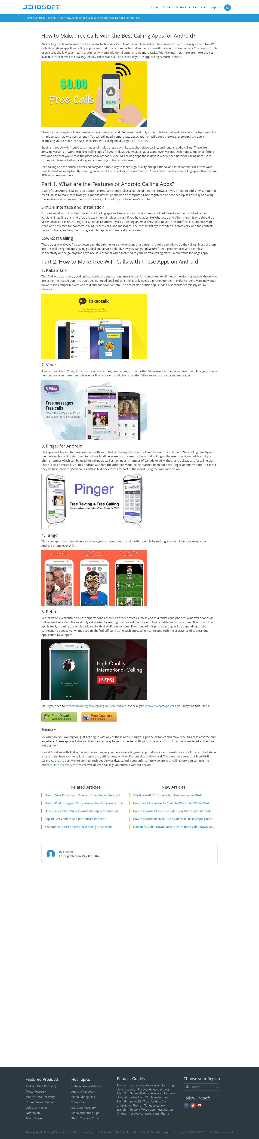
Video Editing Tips (83, 1097)
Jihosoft (68, 852)
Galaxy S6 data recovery (146, 1093)
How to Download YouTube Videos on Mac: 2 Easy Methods (172, 811)
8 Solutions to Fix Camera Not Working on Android (78, 827)
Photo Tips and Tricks (85, 1118)
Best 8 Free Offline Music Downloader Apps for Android (81, 811)
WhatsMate (33, 1113)
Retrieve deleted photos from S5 (146, 1095)
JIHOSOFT (202, 1132)
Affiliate (108, 1132)
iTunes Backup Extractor (42, 1102)
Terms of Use (69, 1132)
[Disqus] (129, 911)
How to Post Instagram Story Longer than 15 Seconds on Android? (89, 803)
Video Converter (36, 1108)
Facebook (186, 1105)
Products (181, 7)
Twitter (193, 1105)
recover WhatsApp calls (160, 706)
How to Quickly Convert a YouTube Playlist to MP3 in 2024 (171, 803)
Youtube (199, 1105)
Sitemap (120, 1132)
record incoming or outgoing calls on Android (96, 706)
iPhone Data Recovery (40, 1097)
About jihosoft (34, 1132)
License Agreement (90, 1132)
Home (155, 7)
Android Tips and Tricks (49, 17)
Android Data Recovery (41, 1086)
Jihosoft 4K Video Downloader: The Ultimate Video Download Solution (179, 827)
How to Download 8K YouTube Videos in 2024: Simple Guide (172, 819)
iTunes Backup (80, 1102)
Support (216, 7)
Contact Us (133, 1132)
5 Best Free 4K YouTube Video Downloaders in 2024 (167, 795)
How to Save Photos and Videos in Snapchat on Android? (82, 795)
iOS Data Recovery (83, 1108)
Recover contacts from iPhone (149, 1114)
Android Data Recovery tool (59, 765)
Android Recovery (83, 1091)
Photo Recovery (36, 1091)
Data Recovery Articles (86, 1086)
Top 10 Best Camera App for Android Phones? (75, 819)
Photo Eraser (34, 1118)
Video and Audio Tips (85, 1113)
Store (166, 7)
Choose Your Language (155, 1132)
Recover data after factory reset (138, 1085)
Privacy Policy (52, 1132)
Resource (199, 7)
